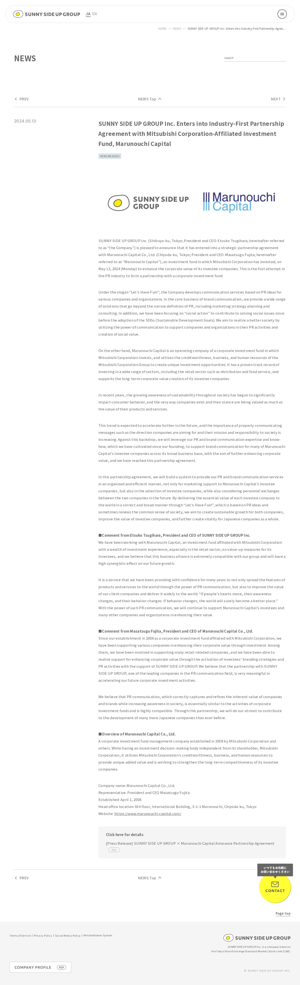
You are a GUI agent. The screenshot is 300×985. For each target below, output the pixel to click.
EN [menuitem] (95, 13)
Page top (283, 913)
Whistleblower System (97, 935)
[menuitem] (88, 14)
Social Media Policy (68, 935)
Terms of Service (20, 935)
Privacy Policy (43, 935)
